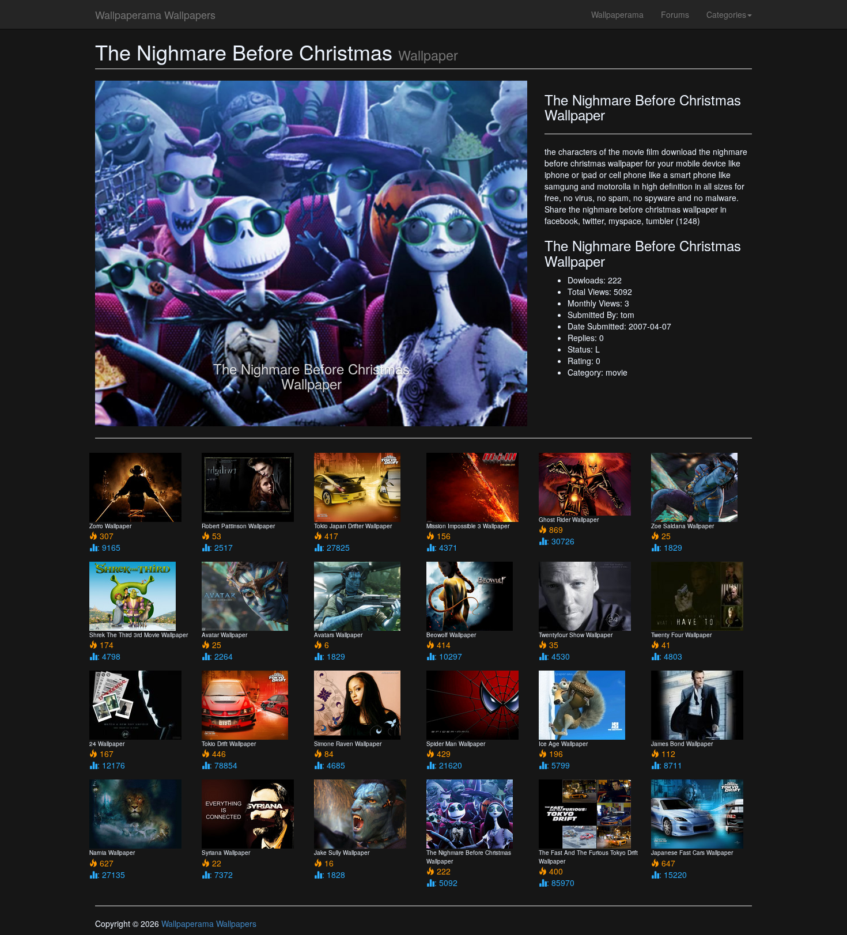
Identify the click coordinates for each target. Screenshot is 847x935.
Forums (675, 14)
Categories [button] (726, 14)
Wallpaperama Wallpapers (155, 14)
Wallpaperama (617, 14)
